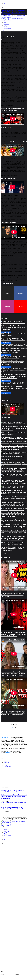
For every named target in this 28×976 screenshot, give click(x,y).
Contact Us (6, 782)
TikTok (7, 293)
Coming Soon (7, 28)
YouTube (20, 306)
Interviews (6, 24)
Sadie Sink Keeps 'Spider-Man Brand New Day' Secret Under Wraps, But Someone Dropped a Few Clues (13, 538)
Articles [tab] (2, 421)
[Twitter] (4, 3)
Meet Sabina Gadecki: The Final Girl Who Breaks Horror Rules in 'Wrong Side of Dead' (12, 362)
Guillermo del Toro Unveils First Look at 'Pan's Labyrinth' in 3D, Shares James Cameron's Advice (14, 327)
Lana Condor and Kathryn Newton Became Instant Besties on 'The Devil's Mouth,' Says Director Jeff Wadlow (13, 504)
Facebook (20, 293)
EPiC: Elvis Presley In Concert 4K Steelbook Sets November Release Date (13, 339)
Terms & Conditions (9, 775)
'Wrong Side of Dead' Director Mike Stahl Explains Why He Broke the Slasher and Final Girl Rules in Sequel (14, 376)
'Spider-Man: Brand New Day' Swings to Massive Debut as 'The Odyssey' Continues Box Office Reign (14, 350)
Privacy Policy (7, 778)
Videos (5, 26)
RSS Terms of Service (9, 776)
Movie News (6, 332)
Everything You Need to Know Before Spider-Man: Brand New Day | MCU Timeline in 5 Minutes (13, 514)
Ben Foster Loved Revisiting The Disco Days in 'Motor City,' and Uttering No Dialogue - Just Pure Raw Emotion (14, 526)
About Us (6, 780)
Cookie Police (7, 779)
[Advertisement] (14, 908)
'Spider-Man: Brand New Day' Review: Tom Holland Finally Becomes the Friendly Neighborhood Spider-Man (13, 469)
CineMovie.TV (4, 737)
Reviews (6, 25)
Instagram (7, 306)
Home (5, 22)
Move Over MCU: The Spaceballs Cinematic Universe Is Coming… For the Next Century (14, 388)
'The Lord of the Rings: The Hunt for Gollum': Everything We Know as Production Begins (13, 548)
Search (2, 827)
